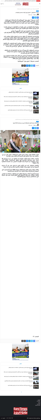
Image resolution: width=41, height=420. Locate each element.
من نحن (39, 402)
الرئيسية (37, 9)
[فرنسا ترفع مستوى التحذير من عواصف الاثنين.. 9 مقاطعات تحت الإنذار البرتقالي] (36, 93)
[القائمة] (1, 4)
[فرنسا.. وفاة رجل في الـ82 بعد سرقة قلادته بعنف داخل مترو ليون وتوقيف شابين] (36, 111)
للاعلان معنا (38, 404)
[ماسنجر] (33, 18)
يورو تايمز (35, 14)
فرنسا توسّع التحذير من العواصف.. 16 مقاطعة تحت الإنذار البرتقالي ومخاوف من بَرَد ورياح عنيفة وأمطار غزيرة (18, 102)
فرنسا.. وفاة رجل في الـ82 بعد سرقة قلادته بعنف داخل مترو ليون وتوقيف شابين (20, 110)
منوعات (34, 9)
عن (1, 418)
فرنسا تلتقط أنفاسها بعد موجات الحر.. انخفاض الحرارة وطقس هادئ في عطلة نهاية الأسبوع (18, 105)
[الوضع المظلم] (3, 4)
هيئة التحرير (38, 401)
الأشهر (21, 88)
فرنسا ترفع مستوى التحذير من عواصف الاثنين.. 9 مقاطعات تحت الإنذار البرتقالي (20, 92)
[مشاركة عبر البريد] (25, 66)
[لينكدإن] (29, 66)
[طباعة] (22, 66)
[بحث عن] (39, 4)
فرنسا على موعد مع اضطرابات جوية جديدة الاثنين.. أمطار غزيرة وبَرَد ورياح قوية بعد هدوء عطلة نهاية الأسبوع (18, 97)
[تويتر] (35, 18)
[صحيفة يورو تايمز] (20, 4)
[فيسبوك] (38, 18)
